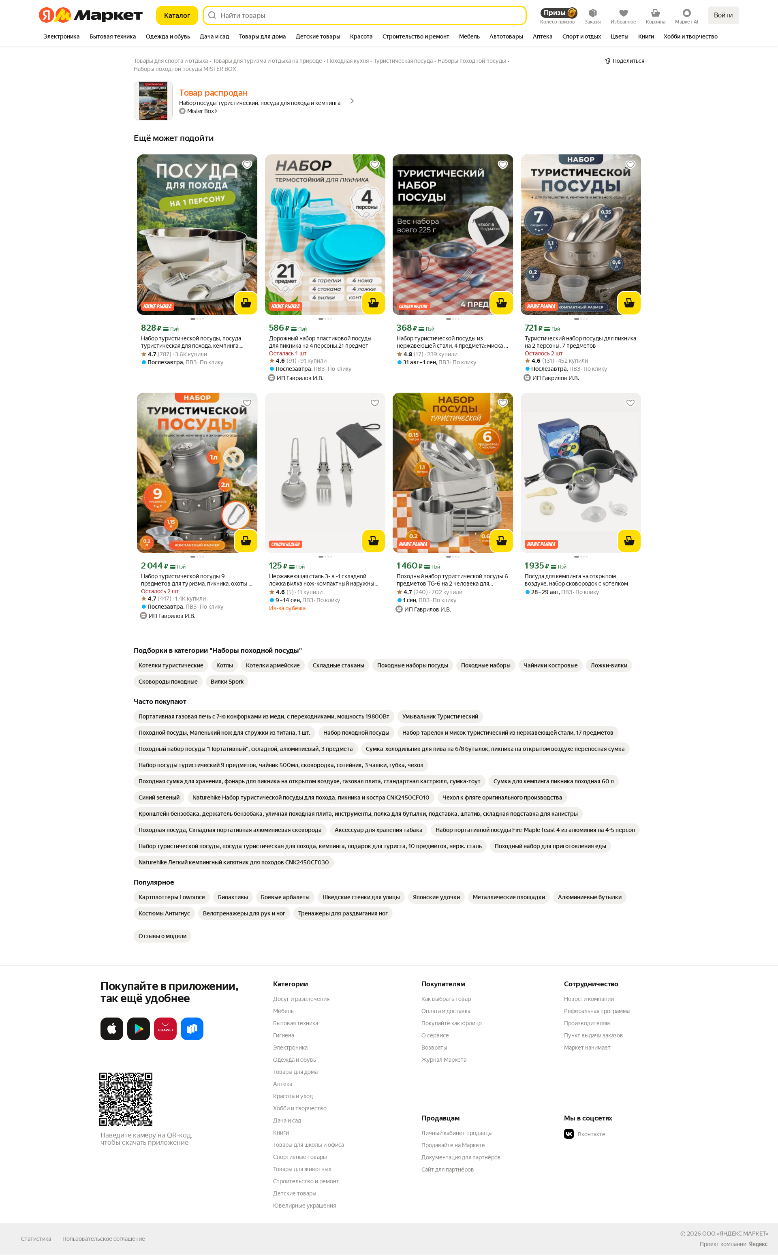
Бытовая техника (295, 1023)
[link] (171, 665)
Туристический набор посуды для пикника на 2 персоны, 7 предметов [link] (580, 342)
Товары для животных (302, 1169)
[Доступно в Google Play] (138, 1038)
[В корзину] (246, 303)
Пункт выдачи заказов (593, 1035)
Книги (281, 1132)
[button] (621, 1134)
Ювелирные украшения (304, 1205)
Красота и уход (293, 1096)
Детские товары (294, 1193)
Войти (723, 15)
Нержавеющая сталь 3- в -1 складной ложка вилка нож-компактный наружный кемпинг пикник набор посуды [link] (323, 580)
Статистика (36, 1239)
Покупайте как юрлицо (451, 1023)
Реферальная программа (597, 1011)
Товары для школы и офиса (308, 1145)
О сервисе (435, 1035)
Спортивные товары (300, 1157)
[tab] (62, 37)
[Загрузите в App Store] (111, 1038)
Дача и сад (287, 1120)
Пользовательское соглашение (103, 1239)
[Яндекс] (758, 1244)
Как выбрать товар (446, 999)
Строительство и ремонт (306, 1181)
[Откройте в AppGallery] (165, 1038)
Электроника (290, 1047)
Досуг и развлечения (301, 999)
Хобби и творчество (300, 1108)
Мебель (283, 1011)
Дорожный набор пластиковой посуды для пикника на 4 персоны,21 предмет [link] (320, 342)
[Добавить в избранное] (247, 165)
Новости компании (589, 999)
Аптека (282, 1084)
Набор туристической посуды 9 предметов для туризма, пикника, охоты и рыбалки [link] (196, 580)
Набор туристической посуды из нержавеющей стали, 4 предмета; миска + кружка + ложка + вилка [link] (452, 342)
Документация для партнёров (461, 1157)
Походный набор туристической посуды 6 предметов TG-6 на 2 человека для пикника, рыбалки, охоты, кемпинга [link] (452, 580)
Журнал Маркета (443, 1059)
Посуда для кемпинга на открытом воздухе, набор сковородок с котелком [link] (576, 580)
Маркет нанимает (587, 1047)
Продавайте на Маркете (453, 1145)
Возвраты (434, 1047)
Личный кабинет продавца (456, 1133)
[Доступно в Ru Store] (192, 1038)
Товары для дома (295, 1072)
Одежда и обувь (294, 1059)
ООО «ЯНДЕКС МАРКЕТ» (735, 1233)
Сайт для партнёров (447, 1169)
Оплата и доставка (445, 1011)
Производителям (587, 1023)
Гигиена (283, 1035)
